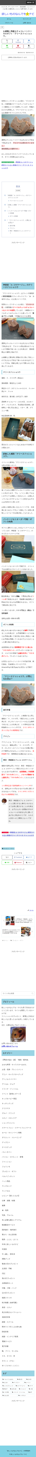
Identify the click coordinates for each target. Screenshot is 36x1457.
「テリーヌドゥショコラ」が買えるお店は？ (19, 221)
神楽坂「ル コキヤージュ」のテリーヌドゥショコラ (20, 196)
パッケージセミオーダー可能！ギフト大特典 (19, 212)
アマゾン (12, 228)
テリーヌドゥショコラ (16, 200)
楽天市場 (12, 225)
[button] (29, 46)
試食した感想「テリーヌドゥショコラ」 (19, 206)
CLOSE (18, 190)
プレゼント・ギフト (9, 848)
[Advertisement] (18, 80)
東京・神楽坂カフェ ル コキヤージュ (20, 232)
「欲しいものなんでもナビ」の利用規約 (18, 1451)
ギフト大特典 (14, 216)
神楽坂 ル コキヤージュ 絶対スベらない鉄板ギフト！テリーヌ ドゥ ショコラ (17, 165)
